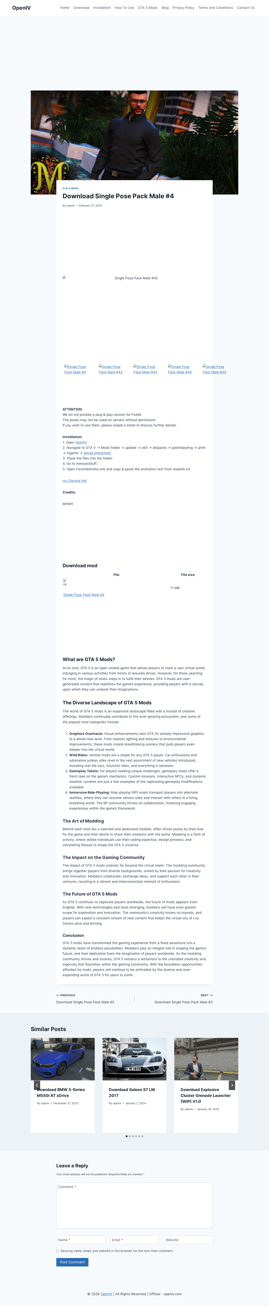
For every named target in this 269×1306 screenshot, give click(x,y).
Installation (102, 8)
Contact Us (246, 8)
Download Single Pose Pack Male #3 (184, 999)
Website (172, 1240)
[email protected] (97, 453)
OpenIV (81, 442)
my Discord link (75, 481)
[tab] (127, 1136)
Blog (165, 8)
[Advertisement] (134, 45)
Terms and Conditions (215, 8)
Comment (67, 1187)
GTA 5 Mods (148, 8)
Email (117, 1240)
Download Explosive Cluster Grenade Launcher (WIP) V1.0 (206, 1095)
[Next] (232, 1085)
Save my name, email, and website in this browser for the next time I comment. (117, 1251)
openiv (71, 205)
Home (65, 8)
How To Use (124, 8)
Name (64, 1240)
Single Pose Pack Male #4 (83, 595)
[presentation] (63, 1059)
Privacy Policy (183, 8)
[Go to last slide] (37, 1085)
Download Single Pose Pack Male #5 (85, 999)
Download (81, 8)
